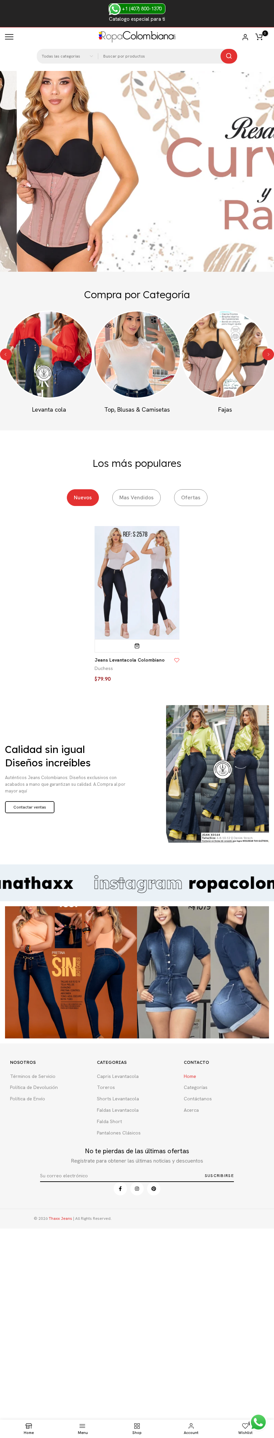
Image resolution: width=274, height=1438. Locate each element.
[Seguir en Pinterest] (153, 1188)
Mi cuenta (245, 37)
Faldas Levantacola (118, 1110)
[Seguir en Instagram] (137, 1188)
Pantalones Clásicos (119, 1133)
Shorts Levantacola (118, 1099)
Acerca (191, 1110)
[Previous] (6, 354)
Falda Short (109, 1121)
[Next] (268, 354)
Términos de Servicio (32, 1076)
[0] (259, 36)
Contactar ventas (29, 807)
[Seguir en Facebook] (120, 1188)
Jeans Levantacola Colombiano (130, 660)
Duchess (104, 668)
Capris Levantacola (118, 1076)
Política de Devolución (34, 1087)
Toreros (106, 1087)
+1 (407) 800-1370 (141, 8)
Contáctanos (198, 1099)
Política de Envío (27, 1099)
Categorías (196, 1087)
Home (190, 1076)
